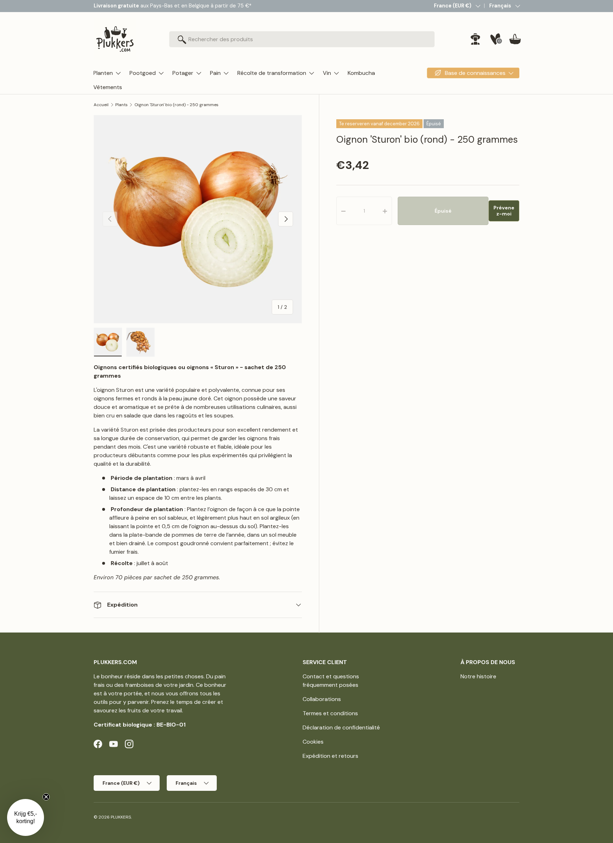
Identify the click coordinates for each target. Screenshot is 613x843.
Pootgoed (142, 73)
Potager (182, 73)
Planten (103, 73)
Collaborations (322, 699)
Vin (327, 73)
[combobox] (302, 39)
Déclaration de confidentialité (341, 727)
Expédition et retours (330, 756)
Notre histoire (478, 676)
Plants (121, 105)
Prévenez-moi (503, 211)
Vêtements (107, 87)
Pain (215, 73)
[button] (515, 39)
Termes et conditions (330, 713)
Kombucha (361, 73)
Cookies (313, 741)
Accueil (101, 105)
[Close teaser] (46, 796)
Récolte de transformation (271, 73)
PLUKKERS (121, 817)
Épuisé (443, 211)
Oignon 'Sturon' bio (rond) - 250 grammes (176, 105)
